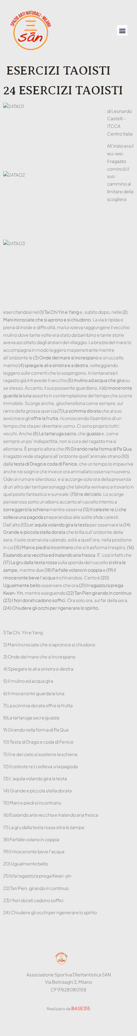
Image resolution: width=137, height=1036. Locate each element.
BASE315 (80, 1008)
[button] (122, 30)
